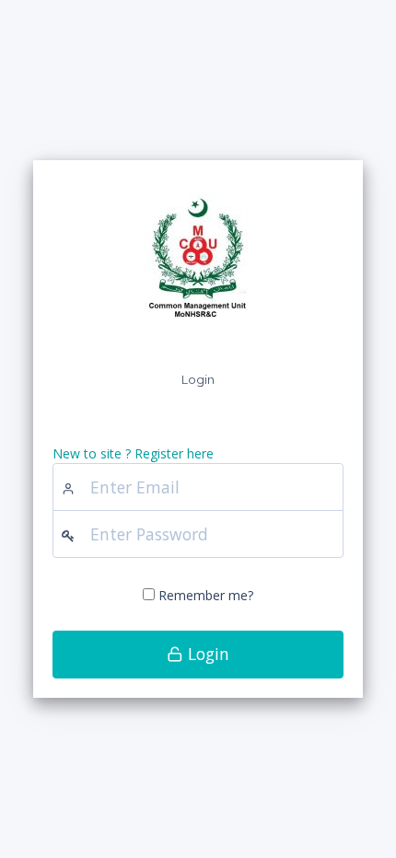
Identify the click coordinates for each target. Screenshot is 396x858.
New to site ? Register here (133, 453)
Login (206, 654)
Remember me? (205, 595)
